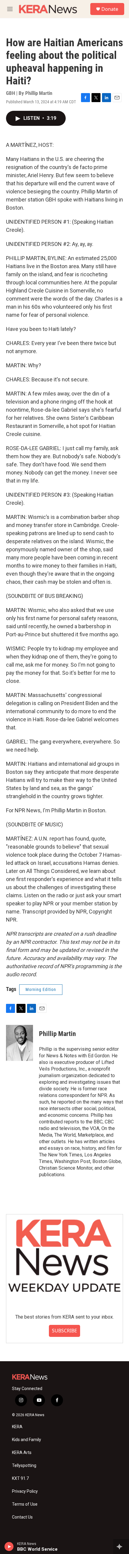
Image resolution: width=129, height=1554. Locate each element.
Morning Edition (41, 989)
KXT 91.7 (20, 1478)
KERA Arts (22, 1452)
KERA (17, 1427)
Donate (109, 9)
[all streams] (121, 1546)
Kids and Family (26, 1439)
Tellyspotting (24, 1465)
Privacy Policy (25, 1491)
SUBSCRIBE (64, 1330)
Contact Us (22, 1517)
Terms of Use (25, 1504)
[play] (9, 1546)
